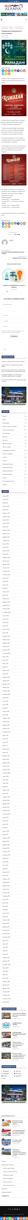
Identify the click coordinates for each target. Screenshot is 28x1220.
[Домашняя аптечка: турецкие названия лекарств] (6, 1123)
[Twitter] (21, 70)
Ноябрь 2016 (6, 766)
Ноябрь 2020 (6, 605)
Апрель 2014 (6, 872)
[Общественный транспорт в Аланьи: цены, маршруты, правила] (6, 1044)
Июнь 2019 (5, 663)
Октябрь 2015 (6, 810)
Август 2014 (5, 858)
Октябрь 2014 (6, 851)
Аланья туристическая (19, 27)
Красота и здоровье (14, 453)
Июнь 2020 (5, 622)
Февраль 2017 (6, 755)
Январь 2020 (6, 639)
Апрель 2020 (6, 629)
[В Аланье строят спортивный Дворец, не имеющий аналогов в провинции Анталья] (6, 1056)
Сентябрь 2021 (6, 574)
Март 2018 (5, 714)
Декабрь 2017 (6, 725)
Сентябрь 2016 (6, 773)
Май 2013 (5, 909)
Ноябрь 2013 (6, 889)
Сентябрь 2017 (6, 732)
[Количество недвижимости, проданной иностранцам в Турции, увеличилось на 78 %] (6, 1152)
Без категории (14, 433)
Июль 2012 (5, 944)
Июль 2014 (5, 862)
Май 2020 (5, 626)
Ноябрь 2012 (6, 930)
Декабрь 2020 (6, 602)
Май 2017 (5, 745)
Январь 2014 (6, 882)
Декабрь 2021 (6, 564)
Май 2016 (5, 786)
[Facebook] (18, 70)
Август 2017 (5, 735)
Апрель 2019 (6, 670)
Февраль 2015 (6, 838)
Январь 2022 (6, 561)
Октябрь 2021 (6, 571)
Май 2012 (5, 950)
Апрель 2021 (6, 591)
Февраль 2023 (6, 530)
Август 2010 (6, 967)
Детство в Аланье (14, 443)
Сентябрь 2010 (6, 964)
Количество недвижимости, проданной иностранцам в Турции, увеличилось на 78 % (19, 1152)
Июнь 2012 (5, 947)
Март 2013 (5, 916)
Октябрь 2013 (6, 892)
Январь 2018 (6, 721)
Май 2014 (5, 868)
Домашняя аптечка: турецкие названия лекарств (17, 1122)
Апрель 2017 (6, 749)
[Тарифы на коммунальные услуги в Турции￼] (14, 275)
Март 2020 (5, 632)
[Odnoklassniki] (6, 70)
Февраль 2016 (6, 797)
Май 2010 (5, 974)
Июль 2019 (5, 660)
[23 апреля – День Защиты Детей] (6, 1142)
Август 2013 (5, 899)
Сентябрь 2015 (6, 814)
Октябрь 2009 (6, 995)
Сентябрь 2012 (6, 937)
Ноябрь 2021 (6, 567)
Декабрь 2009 (6, 988)
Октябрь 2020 (6, 608)
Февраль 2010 (6, 981)
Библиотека (4, 1188)
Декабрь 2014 (6, 844)
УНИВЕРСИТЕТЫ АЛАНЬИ (17, 1023)
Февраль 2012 (6, 957)
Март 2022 (5, 554)
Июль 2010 (5, 971)
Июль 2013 (5, 903)
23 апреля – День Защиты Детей (17, 1140)
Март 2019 (5, 673)
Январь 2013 (6, 923)
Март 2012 (5, 954)
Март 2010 (5, 978)
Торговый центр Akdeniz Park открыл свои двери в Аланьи (19, 1015)
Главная (4, 1161)
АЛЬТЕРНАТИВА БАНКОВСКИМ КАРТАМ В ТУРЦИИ (19, 1034)
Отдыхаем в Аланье (14, 464)
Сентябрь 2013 (6, 896)
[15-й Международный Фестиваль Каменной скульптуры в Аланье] (6, 1133)
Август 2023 (6, 520)
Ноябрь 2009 (6, 991)
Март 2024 (5, 509)
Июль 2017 (5, 738)
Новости (11, 28)
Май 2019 (5, 667)
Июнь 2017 (5, 742)
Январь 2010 (6, 985)
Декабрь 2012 (6, 927)
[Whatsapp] (12, 70)
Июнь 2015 (5, 824)
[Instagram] (15, 70)
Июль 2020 (5, 619)
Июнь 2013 (5, 906)
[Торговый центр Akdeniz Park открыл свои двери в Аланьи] (6, 1016)
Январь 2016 (6, 800)
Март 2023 (5, 526)
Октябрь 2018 (6, 691)
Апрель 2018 (6, 711)
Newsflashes (14, 423)
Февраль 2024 (6, 513)
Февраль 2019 (6, 677)
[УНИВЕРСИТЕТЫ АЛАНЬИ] (6, 1025)
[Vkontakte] (3, 70)
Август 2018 (5, 697)
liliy (7, 35)
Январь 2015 (6, 841)
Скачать (14, 477)
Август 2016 (6, 776)
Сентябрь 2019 (6, 653)
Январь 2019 (6, 680)
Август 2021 (5, 578)
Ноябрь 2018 (6, 687)
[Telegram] (3, 73)
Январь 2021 (6, 598)
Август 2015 (6, 817)
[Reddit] (24, 70)
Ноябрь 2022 (6, 540)
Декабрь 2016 (6, 762)
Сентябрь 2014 (6, 855)
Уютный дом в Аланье (14, 481)
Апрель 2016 (6, 790)
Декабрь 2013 (6, 885)
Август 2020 (6, 615)
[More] (9, 73)
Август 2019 (6, 656)
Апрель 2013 (6, 913)
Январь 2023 (6, 533)
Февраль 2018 (6, 718)
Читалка (14, 484)
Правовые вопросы (14, 467)
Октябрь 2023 (6, 516)
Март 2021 (5, 595)
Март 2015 (5, 834)
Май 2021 (5, 588)
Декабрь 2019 (6, 643)
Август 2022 (6, 544)
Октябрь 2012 (6, 933)
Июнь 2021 (5, 585)
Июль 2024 (5, 496)
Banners (14, 416)
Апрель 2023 (6, 523)
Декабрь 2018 (6, 684)
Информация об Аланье (14, 450)
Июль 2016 (5, 779)
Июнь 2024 (5, 499)
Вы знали (14, 436)
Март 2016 (5, 793)
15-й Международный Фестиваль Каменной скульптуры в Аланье (18, 1132)
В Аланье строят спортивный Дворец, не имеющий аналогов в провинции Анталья (19, 1056)
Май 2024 (5, 502)
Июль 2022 (5, 547)
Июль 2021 (5, 581)
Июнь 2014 (5, 865)
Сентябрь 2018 (6, 694)
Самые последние (19, 28)
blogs (14, 419)
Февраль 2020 (6, 636)
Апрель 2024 (6, 506)
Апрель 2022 (6, 550)
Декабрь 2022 (6, 537)
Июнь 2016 (5, 783)
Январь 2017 (6, 759)
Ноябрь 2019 (6, 646)
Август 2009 (6, 1002)
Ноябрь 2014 (6, 848)
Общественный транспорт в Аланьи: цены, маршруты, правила (18, 1044)
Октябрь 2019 (6, 650)
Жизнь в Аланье (5, 28)
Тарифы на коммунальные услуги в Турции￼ (14, 286)
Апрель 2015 (6, 831)
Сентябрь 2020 (7, 612)
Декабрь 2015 (6, 803)
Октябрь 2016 (6, 769)
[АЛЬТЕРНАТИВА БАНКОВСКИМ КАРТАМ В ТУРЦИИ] (6, 1035)
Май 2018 (5, 708)
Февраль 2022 (6, 557)
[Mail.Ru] (9, 70)
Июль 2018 (5, 701)
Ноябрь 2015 (6, 807)
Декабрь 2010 (6, 961)
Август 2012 (5, 940)
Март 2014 (5, 875)
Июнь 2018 (5, 704)
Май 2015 (5, 827)
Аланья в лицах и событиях (7, 27)
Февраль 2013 (6, 920)
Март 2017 (5, 752)
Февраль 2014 (6, 879)
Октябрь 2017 (6, 728)
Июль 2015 (5, 820)
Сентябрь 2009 (7, 998)
